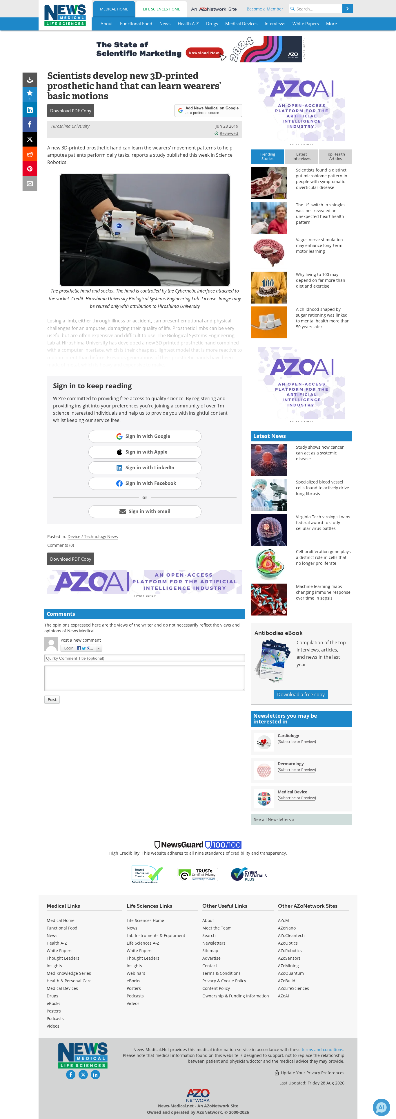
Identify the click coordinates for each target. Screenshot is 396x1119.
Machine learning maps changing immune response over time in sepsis (323, 592)
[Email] (30, 183)
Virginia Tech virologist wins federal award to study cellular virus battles (323, 522)
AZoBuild (286, 980)
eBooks (53, 1003)
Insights (54, 965)
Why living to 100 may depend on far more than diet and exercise (320, 280)
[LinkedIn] (30, 109)
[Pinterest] (30, 168)
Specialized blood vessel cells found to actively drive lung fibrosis (322, 487)
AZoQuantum (291, 973)
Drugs (52, 996)
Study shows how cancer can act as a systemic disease (320, 452)
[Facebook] (30, 124)
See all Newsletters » (274, 819)
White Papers (59, 950)
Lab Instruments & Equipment (156, 935)
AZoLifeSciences (293, 988)
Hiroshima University (70, 126)
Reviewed (229, 133)
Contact (209, 965)
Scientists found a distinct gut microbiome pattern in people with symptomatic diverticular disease (321, 178)
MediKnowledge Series (69, 973)
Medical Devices (62, 988)
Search (209, 935)
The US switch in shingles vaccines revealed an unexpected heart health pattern (321, 213)
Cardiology (288, 735)
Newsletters (214, 943)
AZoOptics (288, 943)
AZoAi (283, 996)
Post (52, 699)
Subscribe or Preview (297, 741)
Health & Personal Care (69, 980)
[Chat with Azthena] (381, 1107)
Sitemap (210, 950)
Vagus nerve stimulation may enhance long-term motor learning (319, 245)
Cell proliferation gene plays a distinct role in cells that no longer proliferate (323, 557)
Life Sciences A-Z (143, 943)
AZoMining (288, 965)
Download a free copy (301, 694)
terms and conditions (322, 1049)
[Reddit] (30, 154)
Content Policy (216, 988)
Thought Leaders (63, 958)
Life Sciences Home (161, 9)
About (208, 920)
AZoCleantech (291, 935)
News (52, 935)
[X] (30, 139)
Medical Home (114, 9)
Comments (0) (60, 545)
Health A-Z (57, 943)
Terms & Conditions (221, 973)
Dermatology (291, 763)
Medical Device (292, 792)
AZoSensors (289, 958)
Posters (54, 1011)
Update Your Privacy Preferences (312, 1072)
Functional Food (62, 928)
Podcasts (55, 1018)
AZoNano (287, 928)
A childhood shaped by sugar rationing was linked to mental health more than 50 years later (323, 317)
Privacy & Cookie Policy (224, 980)
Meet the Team (217, 928)
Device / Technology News (93, 536)
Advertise (211, 958)
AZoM (283, 920)
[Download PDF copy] (30, 80)
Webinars (136, 973)
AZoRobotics (290, 950)
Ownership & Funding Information (235, 996)
